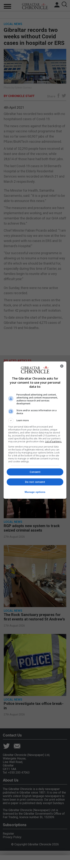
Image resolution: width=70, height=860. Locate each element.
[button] (35, 420)
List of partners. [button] (53, 441)
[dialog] (35, 430)
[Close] (62, 366)
